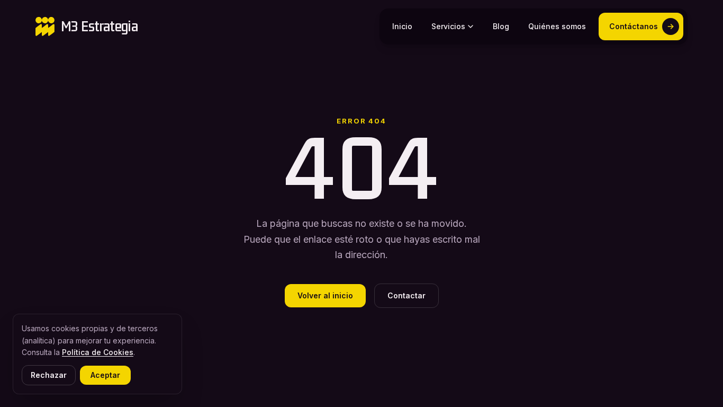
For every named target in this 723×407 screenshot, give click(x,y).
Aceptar (105, 374)
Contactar (406, 295)
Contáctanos (633, 26)
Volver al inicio (325, 295)
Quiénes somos (557, 26)
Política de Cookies (97, 352)
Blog (501, 26)
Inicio (402, 26)
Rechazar (49, 374)
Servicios (448, 26)
